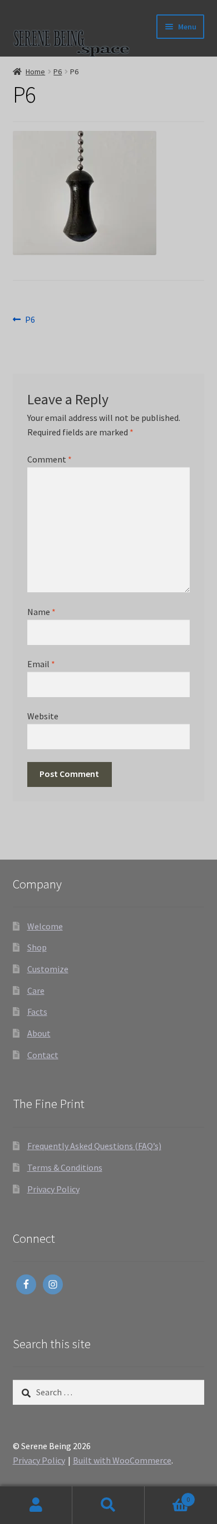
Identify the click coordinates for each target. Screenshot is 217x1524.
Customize (47, 968)
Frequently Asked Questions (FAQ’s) (94, 1145)
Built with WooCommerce (122, 1460)
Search (108, 1505)
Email (41, 663)
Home (35, 72)
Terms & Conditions (64, 1167)
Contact (42, 1054)
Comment (49, 459)
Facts (37, 1011)
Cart (167, 1495)
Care (36, 990)
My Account (36, 1505)
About (39, 1033)
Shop (37, 947)
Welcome (45, 926)
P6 (57, 72)
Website (42, 716)
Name (41, 611)
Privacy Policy (53, 1189)
